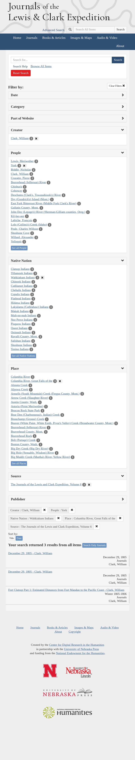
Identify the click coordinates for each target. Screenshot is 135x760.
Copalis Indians (20, 294)
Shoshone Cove (20, 233)
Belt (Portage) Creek (23, 440)
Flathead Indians (21, 298)
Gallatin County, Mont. (25, 207)
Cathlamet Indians (22, 285)
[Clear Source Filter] (89, 484)
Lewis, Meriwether (22, 161)
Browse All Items (41, 66)
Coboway (16, 190)
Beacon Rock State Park (25, 410)
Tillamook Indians (22, 273)
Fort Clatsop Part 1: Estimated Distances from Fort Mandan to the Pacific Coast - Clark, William (66, 590)
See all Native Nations (23, 355)
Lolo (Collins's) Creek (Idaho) (29, 224)
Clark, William (20, 138)
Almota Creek (19, 385)
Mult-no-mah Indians (23, 315)
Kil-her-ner (17, 216)
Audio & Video (107, 37)
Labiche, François (21, 220)
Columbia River (20, 376)
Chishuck (16, 186)
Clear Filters (115, 85)
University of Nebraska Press (81, 649)
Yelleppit (16, 241)
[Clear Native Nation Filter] (42, 277)
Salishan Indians (20, 340)
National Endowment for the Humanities (80, 653)
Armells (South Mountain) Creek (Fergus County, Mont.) (45, 393)
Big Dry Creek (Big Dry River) (29, 448)
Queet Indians (19, 328)
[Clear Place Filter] (60, 381)
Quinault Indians (21, 332)
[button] (44, 510)
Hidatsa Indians (20, 302)
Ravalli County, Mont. (24, 336)
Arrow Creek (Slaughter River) (29, 397)
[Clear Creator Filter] (36, 138)
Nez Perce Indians (22, 319)
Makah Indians (20, 311)
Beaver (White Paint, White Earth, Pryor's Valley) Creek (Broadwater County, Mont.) (62, 423)
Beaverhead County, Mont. (27, 431)
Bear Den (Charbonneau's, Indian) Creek (35, 414)
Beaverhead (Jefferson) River (28, 182)
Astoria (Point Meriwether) (27, 406)
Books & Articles (54, 37)
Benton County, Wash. (24, 444)
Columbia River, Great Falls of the (31, 380)
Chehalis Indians (21, 290)
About (120, 46)
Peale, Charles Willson (24, 228)
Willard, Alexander (22, 237)
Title (11, 538)
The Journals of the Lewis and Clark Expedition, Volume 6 (46, 484)
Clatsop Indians (20, 269)
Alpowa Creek (19, 389)
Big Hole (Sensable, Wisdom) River (32, 452)
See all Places (19, 463)
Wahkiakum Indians (23, 277)
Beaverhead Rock (21, 436)
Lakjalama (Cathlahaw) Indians (29, 307)
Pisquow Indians (21, 323)
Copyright (75, 631)
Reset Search (20, 73)
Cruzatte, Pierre (20, 178)
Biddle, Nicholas (21, 169)
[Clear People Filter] (24, 165)
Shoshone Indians (21, 345)
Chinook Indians (21, 281)
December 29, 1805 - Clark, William (30, 553)
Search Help (20, 66)
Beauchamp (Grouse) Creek (27, 419)
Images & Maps (81, 37)
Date (19, 538)
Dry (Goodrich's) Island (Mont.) (30, 199)
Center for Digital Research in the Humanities (76, 644)
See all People (19, 248)
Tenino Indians (20, 349)
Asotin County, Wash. (24, 402)
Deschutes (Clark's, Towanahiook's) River (36, 195)
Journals (31, 37)
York (14, 165)
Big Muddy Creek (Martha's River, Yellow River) (40, 457)
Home (17, 37)
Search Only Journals (94, 545)
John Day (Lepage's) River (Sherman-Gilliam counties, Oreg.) (48, 212)
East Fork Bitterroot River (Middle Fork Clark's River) (43, 203)
